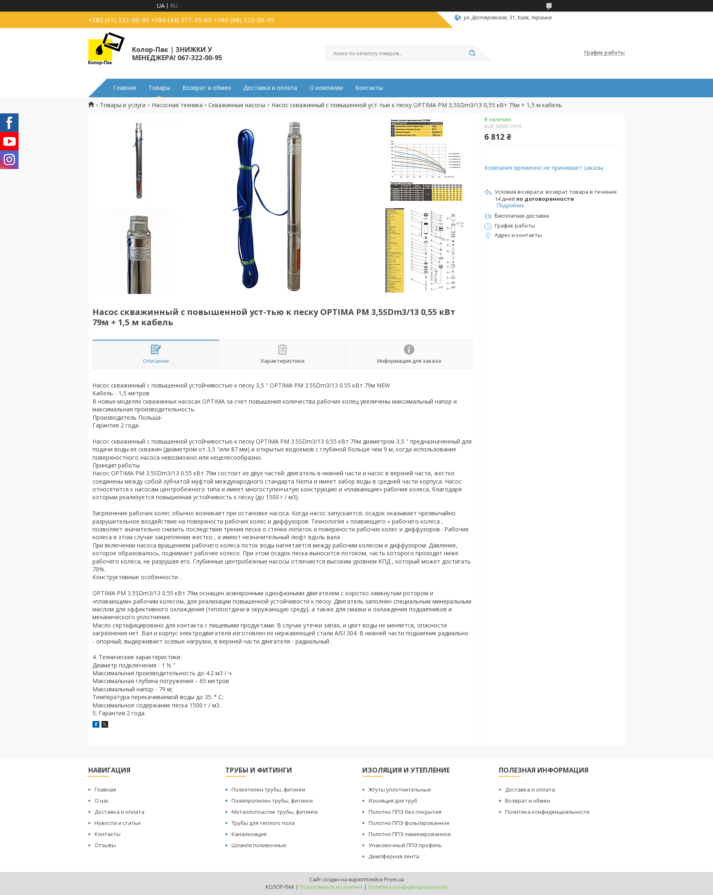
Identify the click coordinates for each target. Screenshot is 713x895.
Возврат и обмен (206, 88)
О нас (101, 800)
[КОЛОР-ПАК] (106, 52)
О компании (326, 88)
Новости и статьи (117, 823)
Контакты (369, 88)
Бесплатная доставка (522, 216)
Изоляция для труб (393, 800)
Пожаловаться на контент (331, 886)
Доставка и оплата (270, 88)
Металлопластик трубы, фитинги (274, 811)
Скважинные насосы (236, 105)
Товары (159, 88)
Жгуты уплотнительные (399, 789)
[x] (105, 725)
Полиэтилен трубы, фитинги (268, 789)
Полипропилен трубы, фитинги (272, 800)
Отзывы (105, 845)
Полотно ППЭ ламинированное (409, 834)
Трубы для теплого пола (263, 823)
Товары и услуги (123, 105)
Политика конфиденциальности (547, 811)
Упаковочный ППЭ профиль (405, 845)
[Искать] (472, 53)
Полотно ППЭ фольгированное (409, 823)
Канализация (249, 834)
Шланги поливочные (258, 845)
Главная (124, 88)
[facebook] (95, 725)
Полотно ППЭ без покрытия (404, 811)
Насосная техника (177, 105)
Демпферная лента (393, 856)
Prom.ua (394, 879)
